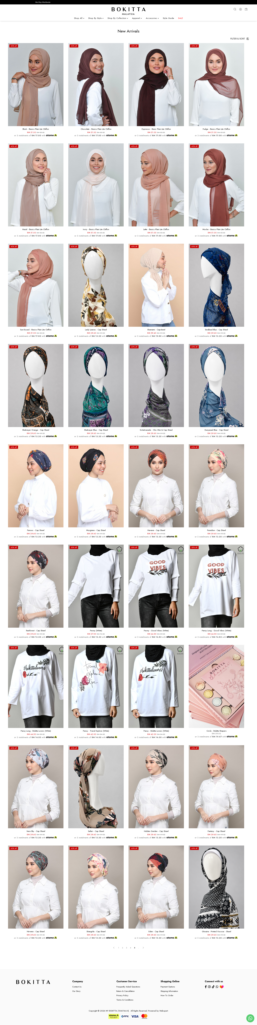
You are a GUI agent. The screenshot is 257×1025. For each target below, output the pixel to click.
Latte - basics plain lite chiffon (156, 229)
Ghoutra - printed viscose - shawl (216, 931)
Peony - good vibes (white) (156, 630)
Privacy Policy (122, 995)
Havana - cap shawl (156, 530)
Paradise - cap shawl (216, 530)
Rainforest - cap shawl (36, 630)
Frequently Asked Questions (128, 986)
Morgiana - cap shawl (96, 530)
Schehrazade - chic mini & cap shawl (156, 430)
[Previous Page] (113, 947)
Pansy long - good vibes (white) (216, 630)
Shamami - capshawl (156, 329)
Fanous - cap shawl (35, 530)
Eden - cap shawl (156, 931)
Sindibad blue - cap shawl (216, 329)
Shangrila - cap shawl (96, 931)
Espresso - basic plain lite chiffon (156, 129)
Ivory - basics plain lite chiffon (96, 229)
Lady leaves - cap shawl (96, 329)
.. (138, 947)
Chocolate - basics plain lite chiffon (96, 129)
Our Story (76, 991)
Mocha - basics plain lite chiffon (216, 229)
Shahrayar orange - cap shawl (35, 430)
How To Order (167, 995)
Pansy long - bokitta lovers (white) (36, 731)
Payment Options (168, 986)
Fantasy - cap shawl (216, 831)
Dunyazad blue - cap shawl (216, 430)
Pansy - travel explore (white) (96, 731)
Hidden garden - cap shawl (156, 831)
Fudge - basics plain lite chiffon (216, 129)
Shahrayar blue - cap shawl (96, 430)
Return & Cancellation (125, 991)
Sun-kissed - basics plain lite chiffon (35, 329)
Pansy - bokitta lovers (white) (156, 731)
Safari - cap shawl (96, 831)
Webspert (163, 1010)
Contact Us (77, 986)
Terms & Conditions (124, 999)
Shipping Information (169, 991)
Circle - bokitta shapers (216, 731)
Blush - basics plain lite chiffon (36, 129)
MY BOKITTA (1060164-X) (117, 1010)
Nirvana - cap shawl (36, 931)
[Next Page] (143, 947)
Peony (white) (96, 630)
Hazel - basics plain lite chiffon (35, 229)
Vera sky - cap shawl (36, 831)
